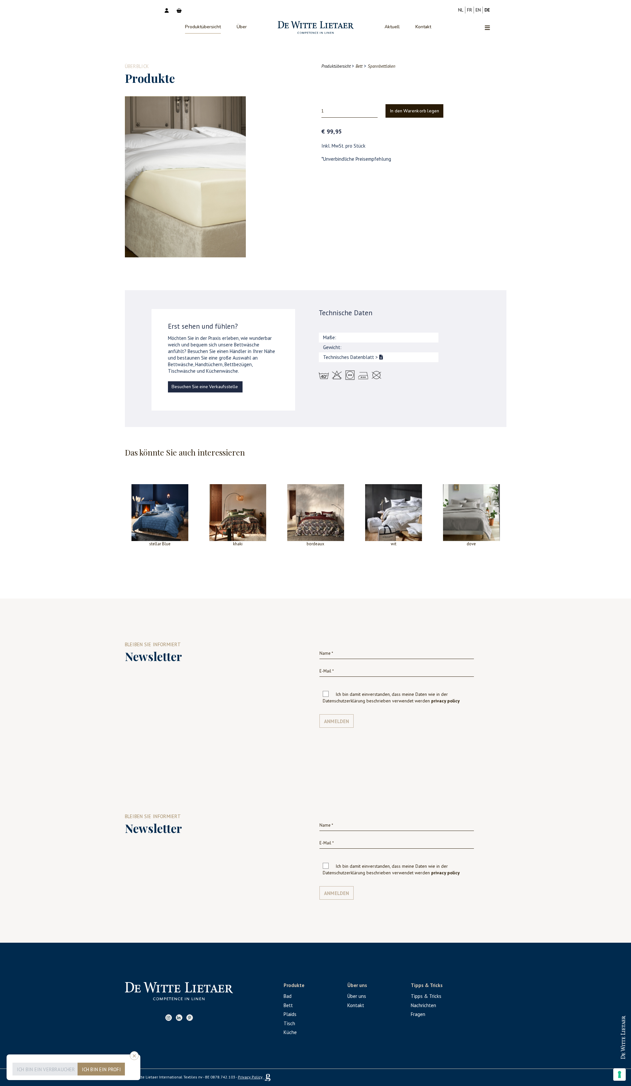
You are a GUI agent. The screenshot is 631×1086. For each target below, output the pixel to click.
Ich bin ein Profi (101, 1069)
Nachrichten (423, 1005)
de (487, 10)
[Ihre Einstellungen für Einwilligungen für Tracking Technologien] (619, 1074)
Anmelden (336, 721)
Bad (288, 996)
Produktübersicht (203, 27)
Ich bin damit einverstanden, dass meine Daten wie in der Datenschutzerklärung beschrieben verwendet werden (391, 697)
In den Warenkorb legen (414, 111)
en (478, 10)
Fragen (418, 1014)
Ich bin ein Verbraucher (46, 1069)
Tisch (289, 1023)
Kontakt (423, 27)
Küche (290, 1032)
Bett (288, 1005)
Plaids (290, 1014)
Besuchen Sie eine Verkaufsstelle (205, 387)
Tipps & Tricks (426, 996)
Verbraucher (607, 1053)
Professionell (607, 1031)
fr (469, 10)
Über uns (356, 996)
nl (460, 10)
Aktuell (392, 27)
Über (242, 27)
